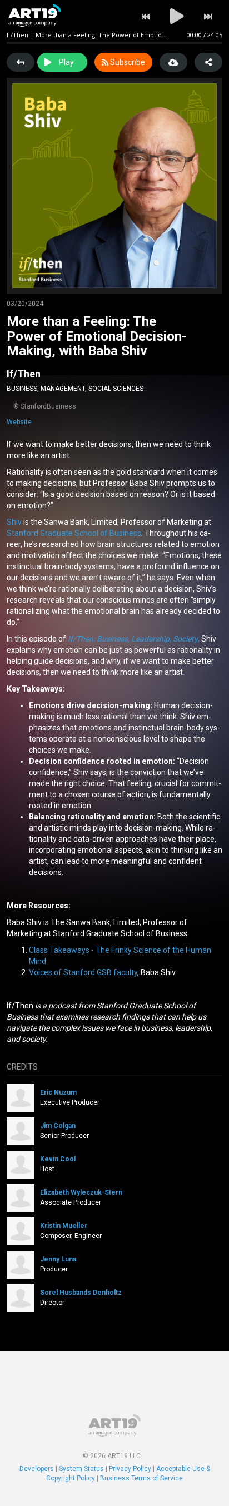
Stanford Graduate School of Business (74, 533)
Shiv (14, 522)
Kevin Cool (58, 1159)
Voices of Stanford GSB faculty (83, 972)
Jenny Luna (58, 1259)
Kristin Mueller (63, 1226)
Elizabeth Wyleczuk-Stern (81, 1192)
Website (19, 422)
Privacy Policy (130, 1469)
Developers (36, 1469)
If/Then (24, 374)
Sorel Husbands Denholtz (81, 1292)
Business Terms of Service (141, 1478)
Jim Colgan (58, 1126)
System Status (81, 1469)
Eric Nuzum (58, 1092)
